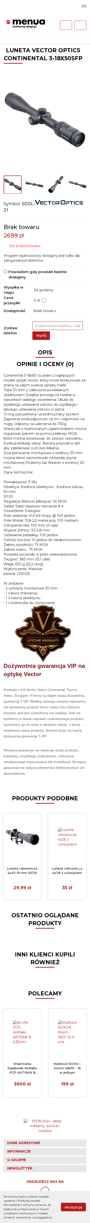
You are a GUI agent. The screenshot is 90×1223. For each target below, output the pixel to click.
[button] (45, 1143)
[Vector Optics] (59, 202)
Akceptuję (73, 1207)
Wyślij (41, 335)
